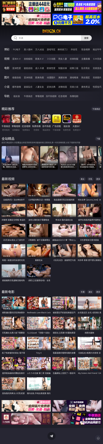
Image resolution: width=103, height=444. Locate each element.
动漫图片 (51, 77)
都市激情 (16, 86)
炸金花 (74, 49)
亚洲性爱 (16, 68)
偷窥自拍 (16, 77)
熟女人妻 (62, 58)
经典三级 (74, 68)
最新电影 (8, 292)
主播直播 (85, 58)
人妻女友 (39, 86)
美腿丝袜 (62, 77)
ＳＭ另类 (97, 58)
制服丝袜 (62, 68)
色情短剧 (74, 96)
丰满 (82, 292)
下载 (98, 138)
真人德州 (28, 49)
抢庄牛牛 (97, 49)
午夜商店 (28, 96)
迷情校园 (62, 86)
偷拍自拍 (28, 68)
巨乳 (90, 179)
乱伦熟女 (85, 68)
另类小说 (74, 86)
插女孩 (16, 96)
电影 (7, 68)
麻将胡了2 (62, 49)
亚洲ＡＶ (16, 58)
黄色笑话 (85, 86)
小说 (7, 87)
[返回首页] (98, 438)
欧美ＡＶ (39, 58)
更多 (98, 179)
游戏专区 (51, 49)
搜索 (86, 38)
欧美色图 (39, 77)
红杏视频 (62, 96)
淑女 (90, 292)
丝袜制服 (74, 58)
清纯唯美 (74, 77)
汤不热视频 (51, 96)
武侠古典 (51, 86)
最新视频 (8, 179)
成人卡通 (39, 68)
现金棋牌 (85, 49)
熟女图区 (85, 77)
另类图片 (97, 77)
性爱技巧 (97, 86)
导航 (7, 96)
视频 (7, 59)
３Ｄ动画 (51, 58)
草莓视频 (39, 96)
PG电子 (16, 49)
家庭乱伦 (28, 86)
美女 (82, 179)
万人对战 (39, 49)
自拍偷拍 (28, 58)
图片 (7, 77)
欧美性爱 (51, 68)
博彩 (7, 49)
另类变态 (97, 68)
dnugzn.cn (51, 31)
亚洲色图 (28, 77)
